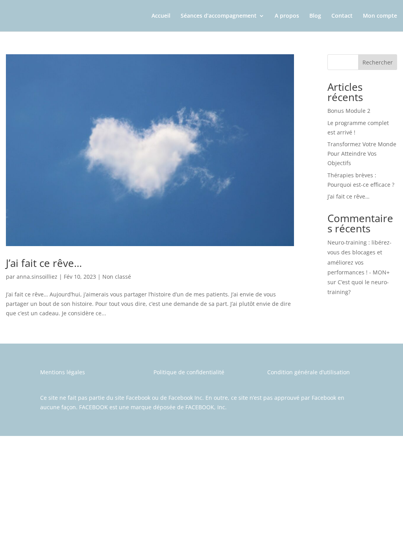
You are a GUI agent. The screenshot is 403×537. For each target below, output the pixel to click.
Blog (315, 16)
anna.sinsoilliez (37, 276)
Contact (342, 16)
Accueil (161, 16)
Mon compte (380, 16)
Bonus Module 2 (348, 110)
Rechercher (377, 62)
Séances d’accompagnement (219, 16)
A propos (287, 16)
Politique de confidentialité (188, 372)
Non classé (116, 276)
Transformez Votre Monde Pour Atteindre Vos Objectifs (361, 153)
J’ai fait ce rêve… (44, 263)
